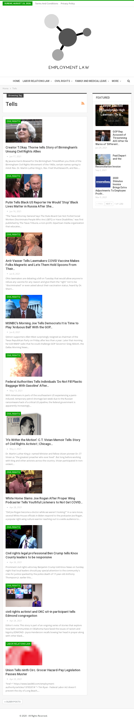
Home (16, 81)
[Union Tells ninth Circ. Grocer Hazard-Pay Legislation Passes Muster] (24, 653)
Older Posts (13, 702)
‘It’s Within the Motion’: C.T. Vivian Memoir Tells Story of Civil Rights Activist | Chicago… (43, 442)
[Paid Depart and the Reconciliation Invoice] (102, 159)
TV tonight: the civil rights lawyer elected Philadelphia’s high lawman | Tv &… (112, 105)
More (115, 81)
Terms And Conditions (46, 3)
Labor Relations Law (36, 81)
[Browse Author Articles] (8, 156)
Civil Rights (62, 81)
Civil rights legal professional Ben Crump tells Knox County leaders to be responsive (42, 555)
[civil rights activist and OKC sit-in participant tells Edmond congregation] (24, 595)
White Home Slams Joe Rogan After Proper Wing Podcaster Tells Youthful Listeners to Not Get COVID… (44, 500)
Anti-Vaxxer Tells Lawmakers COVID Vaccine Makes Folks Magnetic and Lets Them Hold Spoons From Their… (42, 265)
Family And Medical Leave (91, 81)
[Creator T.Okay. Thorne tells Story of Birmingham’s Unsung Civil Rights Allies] (24, 131)
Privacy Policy (68, 3)
